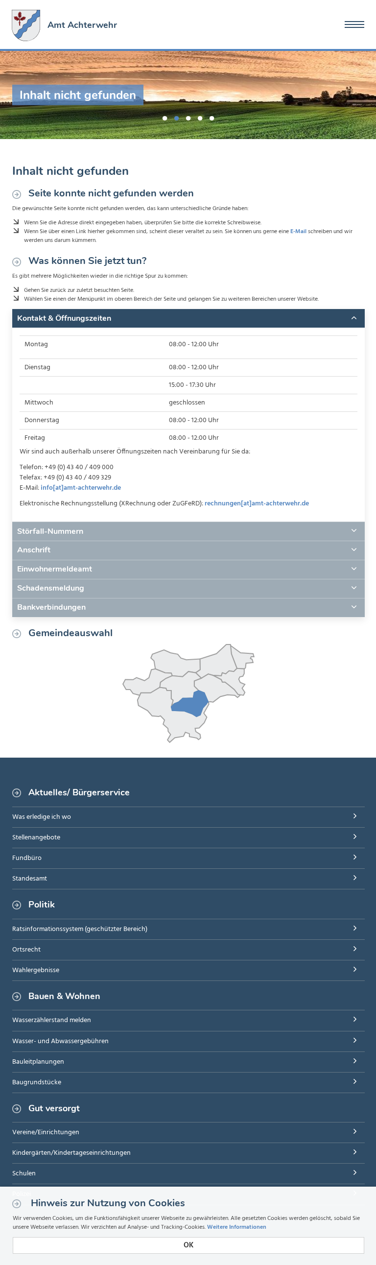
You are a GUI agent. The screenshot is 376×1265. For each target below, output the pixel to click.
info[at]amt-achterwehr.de (81, 488)
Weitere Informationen (236, 1227)
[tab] (188, 318)
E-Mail (298, 232)
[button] (188, 318)
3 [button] (188, 116)
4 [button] (199, 116)
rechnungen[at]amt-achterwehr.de (257, 503)
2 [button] (176, 116)
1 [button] (164, 116)
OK (188, 1245)
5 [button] (211, 116)
